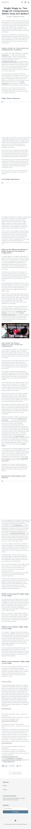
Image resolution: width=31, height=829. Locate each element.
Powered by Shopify (22, 824)
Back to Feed (16, 773)
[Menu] (28, 2)
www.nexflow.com (20, 436)
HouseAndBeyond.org (8, 761)
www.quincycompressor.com (17, 533)
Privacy (5, 789)
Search (5, 785)
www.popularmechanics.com (9, 61)
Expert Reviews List (12, 824)
